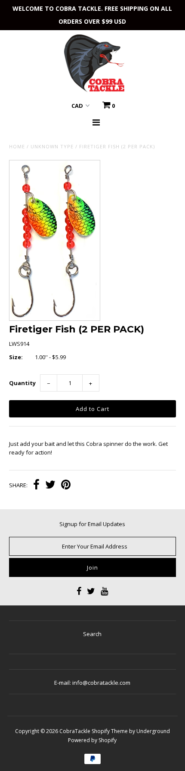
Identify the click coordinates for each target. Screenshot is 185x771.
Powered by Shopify (92, 740)
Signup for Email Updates (92, 524)
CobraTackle (74, 731)
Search (92, 634)
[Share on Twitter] (50, 485)
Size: (16, 357)
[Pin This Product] (66, 485)
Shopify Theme (110, 731)
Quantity (22, 383)
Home (17, 146)
